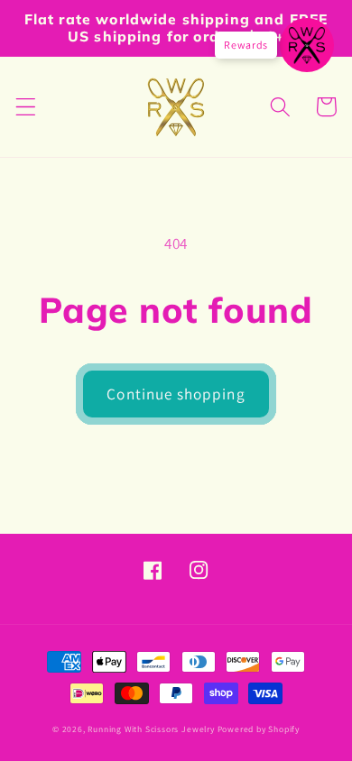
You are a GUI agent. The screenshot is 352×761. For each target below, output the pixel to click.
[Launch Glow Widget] (307, 45)
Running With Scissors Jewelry (151, 729)
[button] (26, 107)
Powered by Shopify (259, 729)
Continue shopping (176, 393)
